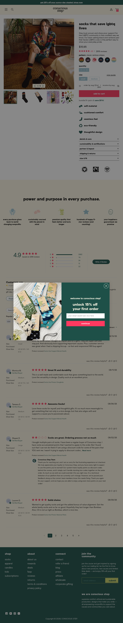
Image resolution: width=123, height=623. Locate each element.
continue (85, 323)
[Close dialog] (106, 286)
